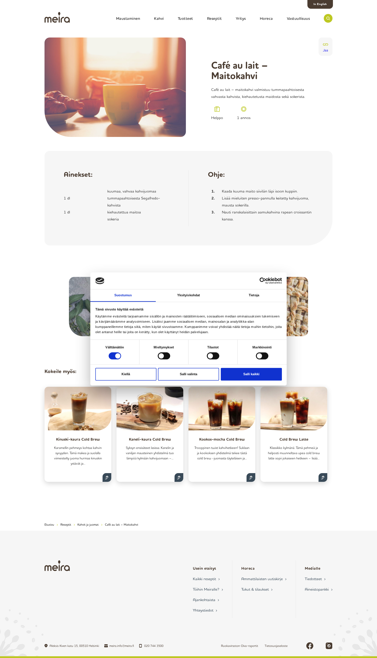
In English (320, 4)
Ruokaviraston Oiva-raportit (239, 646)
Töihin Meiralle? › (208, 589)
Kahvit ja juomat (88, 524)
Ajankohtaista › (206, 599)
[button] (328, 18)
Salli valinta (188, 374)
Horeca (266, 18)
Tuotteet (185, 18)
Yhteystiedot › (205, 610)
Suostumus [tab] (123, 295)
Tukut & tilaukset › (256, 589)
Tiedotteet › (315, 578)
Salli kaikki (251, 374)
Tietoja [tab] (254, 295)
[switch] (164, 356)
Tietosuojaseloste (276, 646)
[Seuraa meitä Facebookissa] (309, 645)
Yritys (241, 18)
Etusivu (49, 524)
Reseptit (214, 18)
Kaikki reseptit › (206, 578)
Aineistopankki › (318, 589)
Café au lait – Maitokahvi (121, 524)
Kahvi (159, 18)
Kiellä (126, 374)
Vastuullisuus (298, 18)
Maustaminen (128, 18)
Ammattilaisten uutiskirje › (263, 578)
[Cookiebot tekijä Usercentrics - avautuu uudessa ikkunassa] (263, 281)
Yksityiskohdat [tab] (188, 295)
